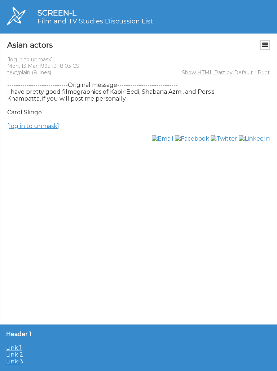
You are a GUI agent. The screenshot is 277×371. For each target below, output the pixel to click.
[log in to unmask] (30, 59)
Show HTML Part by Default (217, 72)
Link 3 (14, 361)
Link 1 (14, 347)
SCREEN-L (57, 12)
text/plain (18, 72)
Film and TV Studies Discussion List (95, 21)
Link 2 (14, 354)
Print (264, 72)
